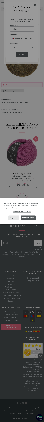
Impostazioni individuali (22, 212)
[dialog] (22, 211)
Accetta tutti (28, 218)
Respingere (14, 218)
